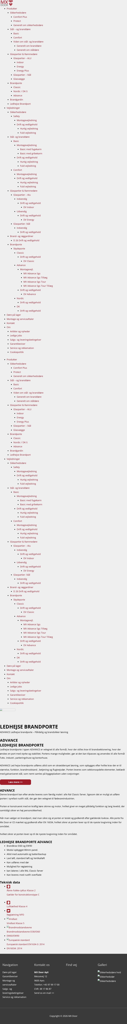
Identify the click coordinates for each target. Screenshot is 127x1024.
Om (9, 327)
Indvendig (22, 198)
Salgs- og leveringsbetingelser (25, 339)
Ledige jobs (16, 335)
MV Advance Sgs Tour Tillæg (38, 285)
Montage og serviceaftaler (20, 319)
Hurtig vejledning (29, 128)
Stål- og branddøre (20, 136)
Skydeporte (19, 248)
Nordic (20, 298)
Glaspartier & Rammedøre (23, 54)
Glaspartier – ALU (22, 58)
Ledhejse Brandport (20, 103)
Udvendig (22, 211)
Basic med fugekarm (31, 149)
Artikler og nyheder (20, 331)
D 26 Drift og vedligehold (26, 240)
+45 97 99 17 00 (51, 984)
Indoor (20, 62)
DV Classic (28, 261)
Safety (16, 116)
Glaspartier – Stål (22, 74)
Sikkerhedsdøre (18, 12)
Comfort (17, 37)
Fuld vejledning (28, 132)
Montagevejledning (27, 120)
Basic (16, 33)
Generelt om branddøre (29, 45)
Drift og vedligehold (27, 124)
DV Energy (28, 219)
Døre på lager (14, 314)
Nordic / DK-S (20, 91)
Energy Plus (23, 70)
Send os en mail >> (44, 992)
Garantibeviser (17, 343)
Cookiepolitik (17, 352)
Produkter (12, 8)
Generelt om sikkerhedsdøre (28, 25)
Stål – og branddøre (20, 29)
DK (18, 306)
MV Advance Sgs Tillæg (35, 277)
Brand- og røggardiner (21, 236)
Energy (20, 66)
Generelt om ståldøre (28, 49)
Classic (17, 87)
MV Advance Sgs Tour (34, 281)
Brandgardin (16, 99)
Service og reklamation (22, 347)
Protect (17, 20)
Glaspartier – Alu (22, 194)
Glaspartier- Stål (21, 223)
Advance (17, 95)
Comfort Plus (20, 16)
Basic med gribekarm (31, 153)
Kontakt (11, 323)
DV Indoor (28, 207)
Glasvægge (19, 78)
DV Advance (29, 294)
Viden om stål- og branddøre (28, 41)
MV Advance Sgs (31, 273)
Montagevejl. (26, 269)
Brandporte (16, 83)
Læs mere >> (15, 782)
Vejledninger (13, 107)
